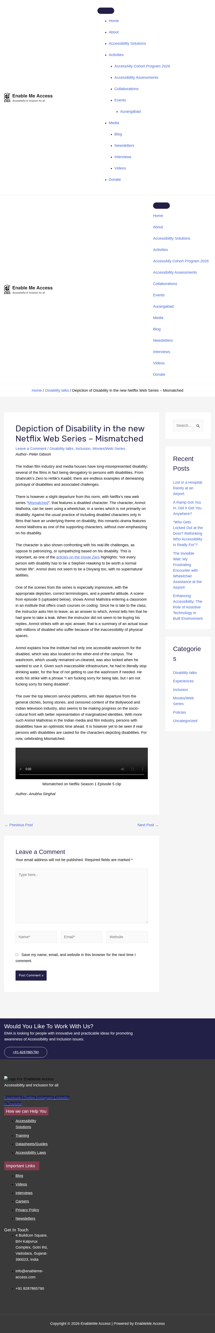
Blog (118, 134)
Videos (120, 168)
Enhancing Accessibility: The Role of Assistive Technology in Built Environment (188, 607)
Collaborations (126, 89)
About (114, 32)
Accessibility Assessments (136, 77)
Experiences (183, 681)
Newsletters (124, 145)
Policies (179, 712)
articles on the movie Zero (78, 557)
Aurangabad (130, 111)
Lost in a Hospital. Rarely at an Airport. (188, 488)
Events (120, 100)
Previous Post (19, 825)
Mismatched (38, 503)
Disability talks (61, 449)
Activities (116, 55)
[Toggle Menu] (105, 11)
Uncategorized (185, 721)
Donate (115, 179)
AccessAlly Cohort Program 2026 (142, 66)
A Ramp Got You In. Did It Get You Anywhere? (187, 508)
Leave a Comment (31, 449)
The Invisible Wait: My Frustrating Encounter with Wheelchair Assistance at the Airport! (187, 570)
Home (114, 21)
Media (114, 123)
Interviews (122, 157)
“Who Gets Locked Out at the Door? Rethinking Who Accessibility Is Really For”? (188, 533)
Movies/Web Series (109, 449)
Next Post (148, 825)
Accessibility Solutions (127, 43)
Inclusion (83, 449)
